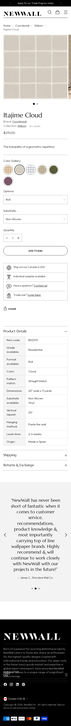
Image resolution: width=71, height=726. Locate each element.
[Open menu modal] (65, 12)
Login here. (34, 295)
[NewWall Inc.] (22, 14)
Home (6, 25)
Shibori (38, 25)
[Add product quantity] (18, 238)
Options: (8, 191)
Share (12, 308)
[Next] (61, 3)
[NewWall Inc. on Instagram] (11, 685)
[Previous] (10, 3)
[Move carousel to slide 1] (32, 588)
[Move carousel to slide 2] (36, 588)
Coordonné (22, 25)
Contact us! (40, 285)
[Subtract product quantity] (7, 238)
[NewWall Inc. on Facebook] (5, 685)
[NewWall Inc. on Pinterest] (24, 685)
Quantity (8, 230)
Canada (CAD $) (16, 698)
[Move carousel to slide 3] (39, 588)
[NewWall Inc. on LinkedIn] (18, 685)
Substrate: (9, 211)
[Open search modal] (52, 12)
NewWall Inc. (30, 704)
